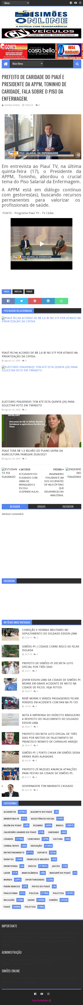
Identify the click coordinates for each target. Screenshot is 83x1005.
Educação (36, 846)
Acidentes (10, 812)
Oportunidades (34, 880)
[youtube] (76, 3)
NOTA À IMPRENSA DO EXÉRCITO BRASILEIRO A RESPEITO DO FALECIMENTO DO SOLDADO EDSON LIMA (51, 719)
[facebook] (71, 3)
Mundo (8, 880)
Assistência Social (42, 819)
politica (30, 907)
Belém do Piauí (12, 825)
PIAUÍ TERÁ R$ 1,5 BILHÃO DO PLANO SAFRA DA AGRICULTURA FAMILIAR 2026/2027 (32, 452)
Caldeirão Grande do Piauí (20, 832)
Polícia (33, 893)
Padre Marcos (12, 886)
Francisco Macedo (38, 859)
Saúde (31, 900)
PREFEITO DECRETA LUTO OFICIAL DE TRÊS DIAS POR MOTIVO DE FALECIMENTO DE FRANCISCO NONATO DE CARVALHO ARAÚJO (50, 737)
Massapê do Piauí (60, 873)
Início (18, 292)
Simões (53, 900)
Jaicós (56, 866)
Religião (9, 900)
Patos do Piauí (41, 886)
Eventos (9, 859)
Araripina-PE (11, 819)
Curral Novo (11, 846)
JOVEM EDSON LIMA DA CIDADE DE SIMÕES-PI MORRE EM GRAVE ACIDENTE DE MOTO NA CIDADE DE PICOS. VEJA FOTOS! (51, 683)
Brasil (60, 825)
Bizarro (38, 825)
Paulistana (10, 893)
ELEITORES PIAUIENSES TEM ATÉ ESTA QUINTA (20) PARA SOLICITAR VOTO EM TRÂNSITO (38, 403)
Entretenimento (14, 852)
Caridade (53, 832)
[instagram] (79, 3)
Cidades (8, 839)
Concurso (34, 839)
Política (58, 893)
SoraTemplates (40, 1000)
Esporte (42, 852)
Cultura (58, 839)
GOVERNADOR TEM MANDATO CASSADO (47, 785)
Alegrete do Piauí (41, 812)
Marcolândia (30, 873)
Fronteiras (11, 866)
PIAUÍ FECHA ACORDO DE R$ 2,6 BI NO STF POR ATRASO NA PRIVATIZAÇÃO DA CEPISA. (40, 354)
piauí (29, 292)
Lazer (7, 873)
